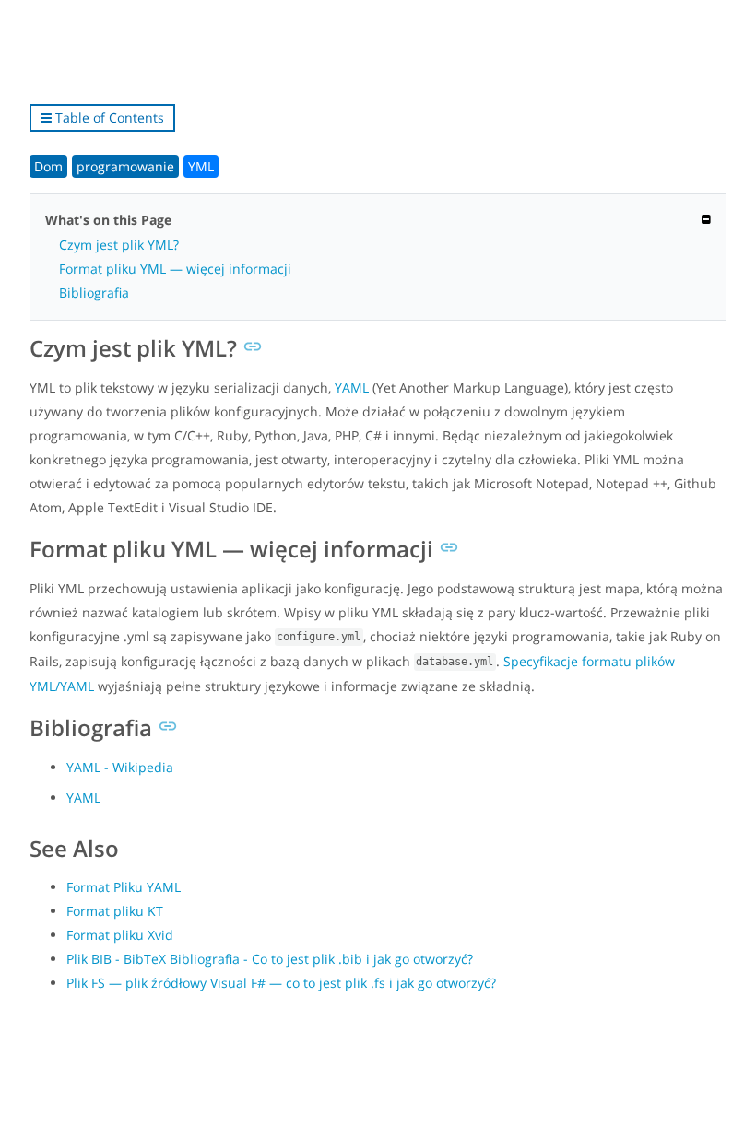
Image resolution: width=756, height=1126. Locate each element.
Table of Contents (108, 117)
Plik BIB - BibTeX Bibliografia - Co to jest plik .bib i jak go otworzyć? (269, 959)
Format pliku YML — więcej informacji (175, 268)
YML (201, 166)
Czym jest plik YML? (119, 244)
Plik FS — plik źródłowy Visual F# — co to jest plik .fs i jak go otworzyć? (281, 982)
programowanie (125, 166)
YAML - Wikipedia (119, 767)
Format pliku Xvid (119, 935)
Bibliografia (94, 292)
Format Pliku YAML (123, 887)
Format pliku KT (114, 911)
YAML (352, 387)
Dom (48, 166)
